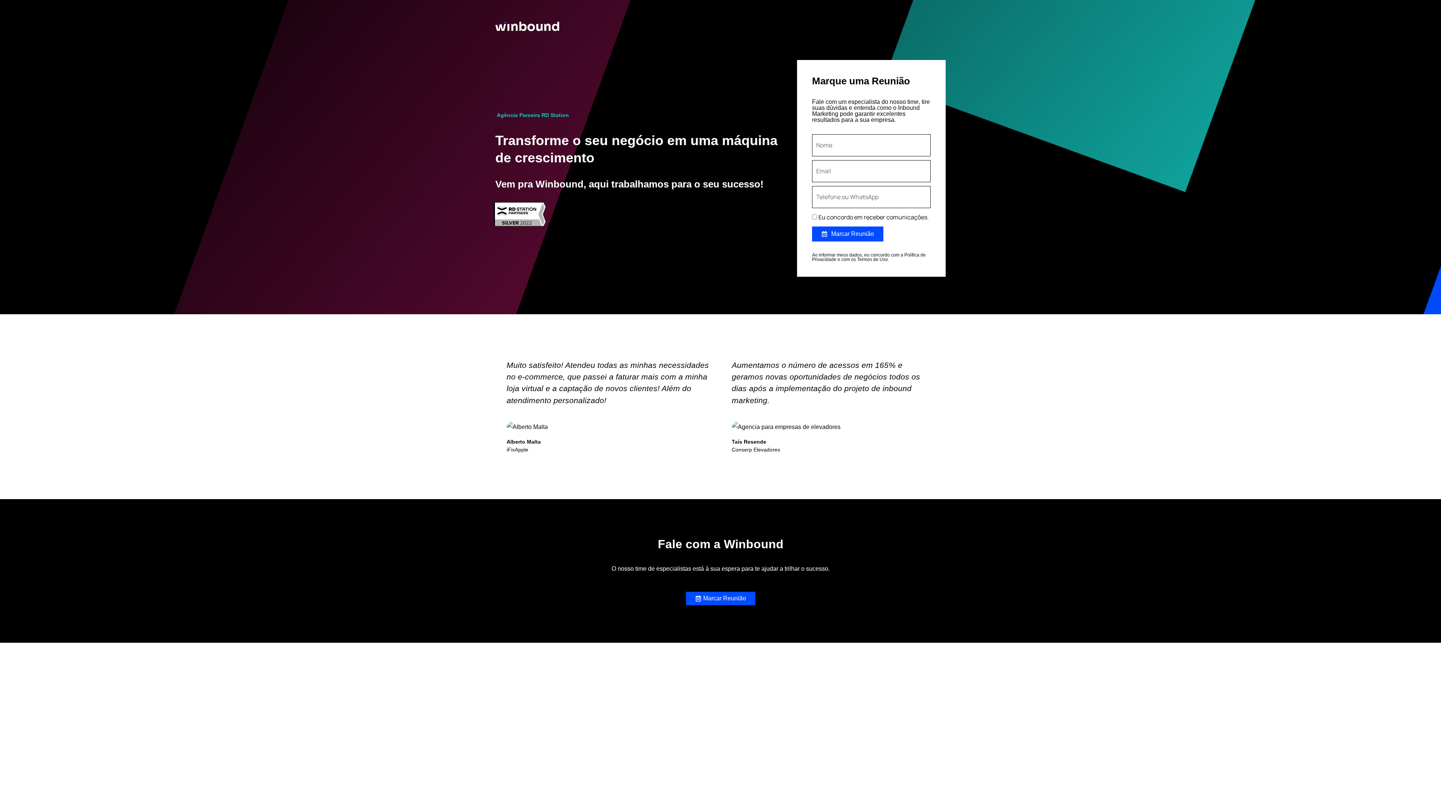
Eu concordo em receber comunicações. (873, 217)
